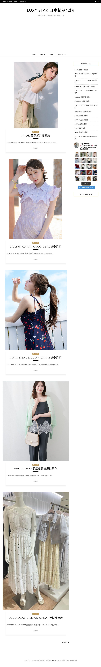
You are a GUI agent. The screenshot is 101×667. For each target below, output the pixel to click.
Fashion (35, 131)
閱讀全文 (36, 148)
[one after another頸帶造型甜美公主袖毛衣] (89, 166)
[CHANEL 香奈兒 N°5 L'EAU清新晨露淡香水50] (83, 178)
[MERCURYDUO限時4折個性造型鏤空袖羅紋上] (83, 160)
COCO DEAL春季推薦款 (82, 101)
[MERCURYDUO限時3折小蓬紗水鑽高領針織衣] (89, 154)
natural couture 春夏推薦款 (83, 111)
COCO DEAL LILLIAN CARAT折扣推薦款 (35, 617)
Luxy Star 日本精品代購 (50, 10)
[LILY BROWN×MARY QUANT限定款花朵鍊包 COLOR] (77, 178)
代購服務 (9, 1)
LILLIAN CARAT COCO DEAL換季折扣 (36, 246)
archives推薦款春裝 (81, 124)
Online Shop (22, 1)
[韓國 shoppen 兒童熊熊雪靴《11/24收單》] (89, 178)
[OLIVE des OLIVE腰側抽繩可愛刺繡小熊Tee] (83, 166)
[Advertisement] (50, 37)
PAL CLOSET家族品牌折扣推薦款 (35, 468)
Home (4, 1)
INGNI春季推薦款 (80, 128)
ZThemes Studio (56, 660)
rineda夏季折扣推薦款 (35, 135)
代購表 (15, 1)
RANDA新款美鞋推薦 (81, 116)
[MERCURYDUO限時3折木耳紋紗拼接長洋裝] (83, 154)
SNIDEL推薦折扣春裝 (81, 132)
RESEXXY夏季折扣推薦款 (82, 97)
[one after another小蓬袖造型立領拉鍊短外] (95, 160)
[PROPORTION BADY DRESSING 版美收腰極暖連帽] (95, 166)
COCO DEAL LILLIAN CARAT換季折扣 (36, 357)
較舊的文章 (65, 642)
